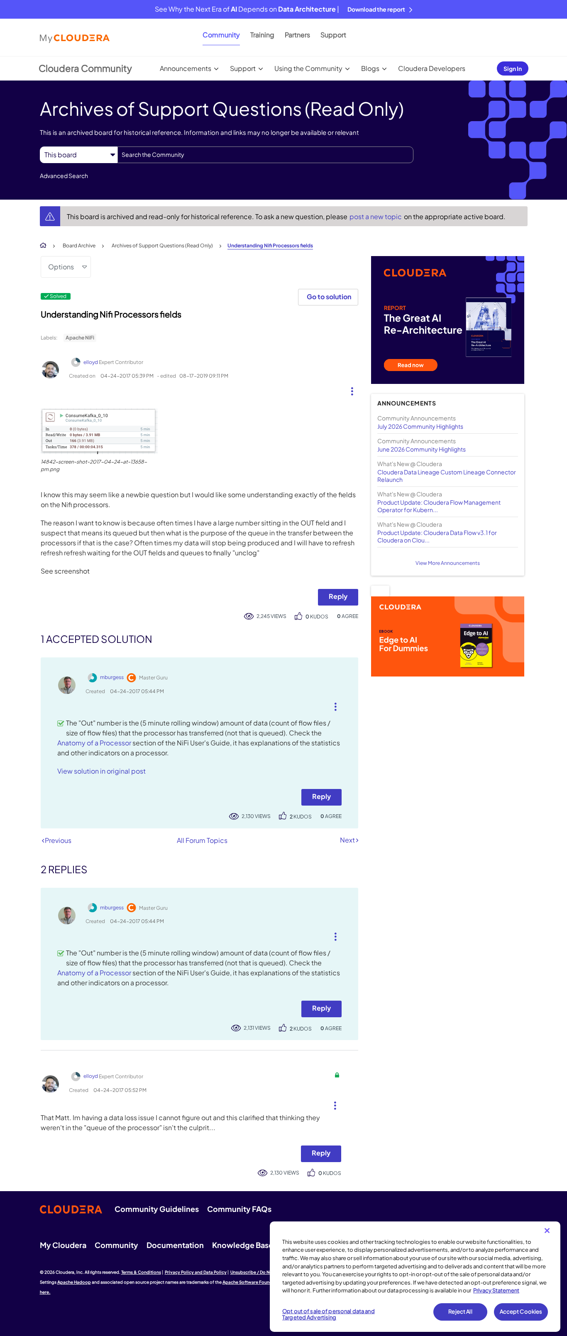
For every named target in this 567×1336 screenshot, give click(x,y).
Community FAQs (239, 1209)
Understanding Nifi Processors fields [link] (270, 245)
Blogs (370, 68)
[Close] (547, 1230)
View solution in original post (101, 771)
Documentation (175, 1245)
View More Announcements (447, 563)
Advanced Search (64, 175)
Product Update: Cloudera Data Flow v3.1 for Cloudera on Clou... (437, 536)
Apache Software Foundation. (253, 1282)
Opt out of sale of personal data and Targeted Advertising (328, 1314)
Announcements (185, 68)
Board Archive (79, 245)
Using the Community (308, 68)
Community (221, 34)
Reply (338, 596)
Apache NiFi (80, 338)
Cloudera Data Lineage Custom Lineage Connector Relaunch (446, 475)
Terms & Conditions (141, 1272)
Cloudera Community (85, 68)
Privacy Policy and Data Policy (196, 1272)
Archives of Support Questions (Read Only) (162, 245)
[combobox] (265, 155)
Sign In (512, 68)
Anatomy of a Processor (94, 742)
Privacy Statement (496, 1290)
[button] (349, 389)
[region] (415, 1276)
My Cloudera (63, 1245)
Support (333, 34)
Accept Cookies (521, 1311)
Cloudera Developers (431, 68)
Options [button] (61, 266)
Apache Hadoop (74, 1282)
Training (262, 34)
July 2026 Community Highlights (420, 426)
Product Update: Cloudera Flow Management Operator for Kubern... (439, 505)
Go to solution (329, 296)
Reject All (460, 1311)
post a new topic (376, 216)
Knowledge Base (242, 1245)
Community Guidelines (157, 1209)
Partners (297, 34)
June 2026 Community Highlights (421, 449)
